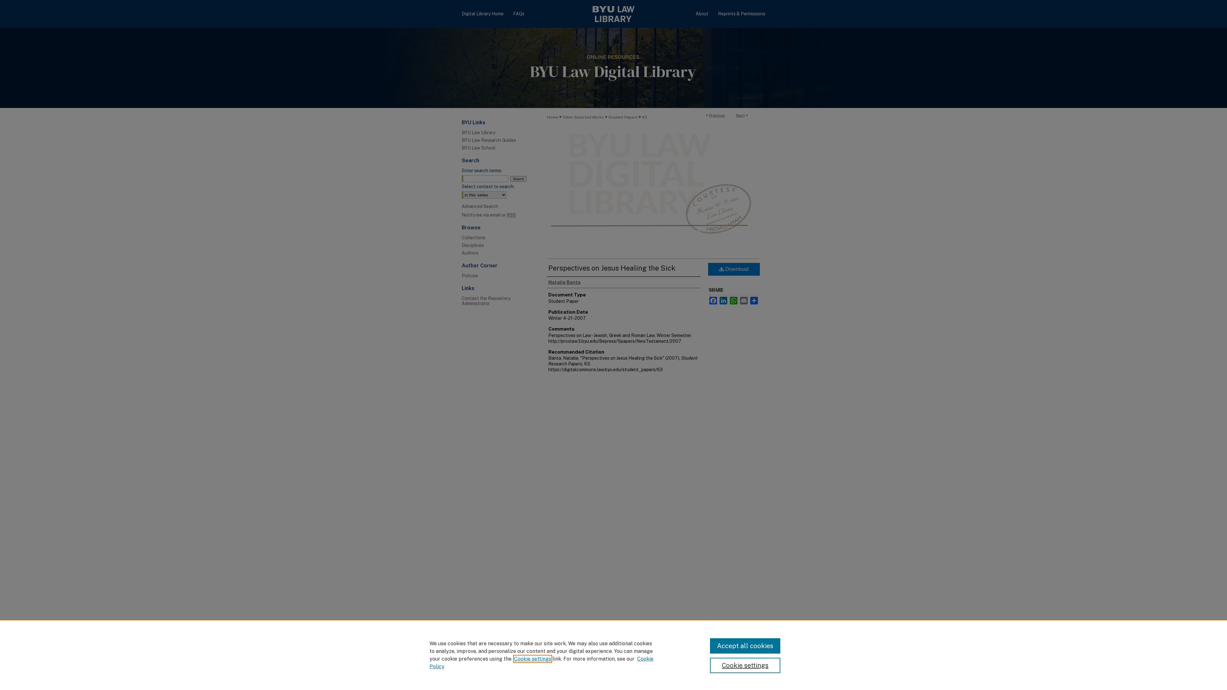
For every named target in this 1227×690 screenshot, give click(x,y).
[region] (613, 655)
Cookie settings (532, 659)
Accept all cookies (745, 646)
